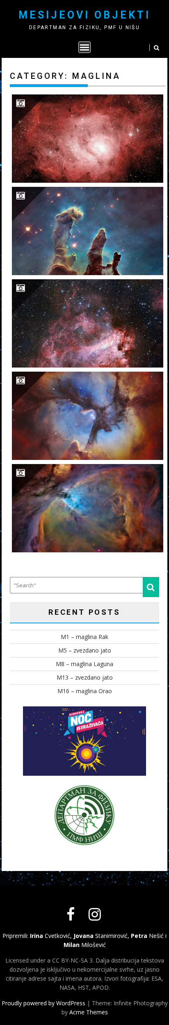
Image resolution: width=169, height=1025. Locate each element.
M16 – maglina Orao (84, 691)
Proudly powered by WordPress (43, 1003)
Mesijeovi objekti (84, 15)
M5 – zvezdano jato (84, 650)
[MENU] (84, 47)
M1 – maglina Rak (84, 637)
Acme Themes (88, 1012)
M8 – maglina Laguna (84, 664)
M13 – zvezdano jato (85, 677)
